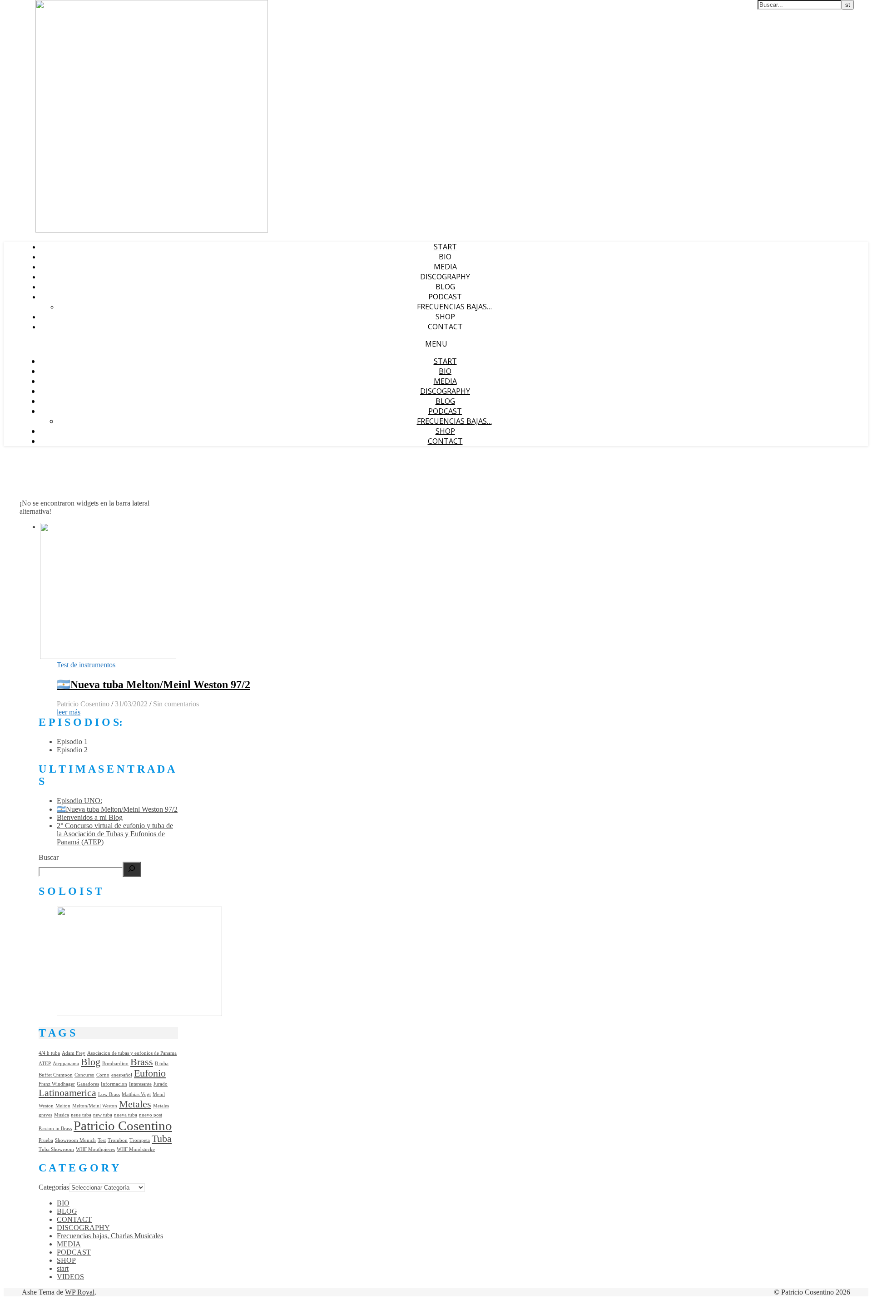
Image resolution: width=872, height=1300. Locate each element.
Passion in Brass (55, 1128)
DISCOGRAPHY (445, 277)
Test (102, 1140)
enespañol (121, 1074)
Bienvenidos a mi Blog (90, 817)
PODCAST (445, 297)
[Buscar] (132, 869)
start (63, 1268)
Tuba (162, 1138)
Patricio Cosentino (83, 704)
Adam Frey (73, 1053)
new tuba (102, 1114)
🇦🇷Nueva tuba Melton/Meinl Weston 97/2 (153, 684)
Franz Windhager (57, 1084)
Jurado (161, 1084)
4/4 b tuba (49, 1053)
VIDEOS (70, 1276)
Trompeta (139, 1140)
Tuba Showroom (56, 1149)
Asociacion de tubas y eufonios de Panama (132, 1053)
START (445, 247)
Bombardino (115, 1063)
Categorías (54, 1187)
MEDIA (445, 267)
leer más (68, 712)
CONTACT (445, 327)
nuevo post (150, 1114)
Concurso (84, 1074)
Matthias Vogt (136, 1094)
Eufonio (150, 1073)
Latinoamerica (67, 1092)
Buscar (49, 857)
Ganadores (88, 1084)
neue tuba (81, 1114)
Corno (102, 1074)
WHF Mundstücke (136, 1149)
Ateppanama (66, 1063)
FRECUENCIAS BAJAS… (454, 307)
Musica (61, 1114)
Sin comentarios (176, 704)
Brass (141, 1062)
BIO (445, 257)
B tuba (161, 1063)
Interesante (140, 1084)
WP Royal (79, 1292)
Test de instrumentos (86, 665)
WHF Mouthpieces (95, 1149)
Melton (62, 1105)
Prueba (46, 1140)
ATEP (45, 1063)
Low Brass (109, 1094)
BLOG (445, 287)
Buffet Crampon (56, 1074)
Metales (135, 1104)
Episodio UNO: (79, 800)
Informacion (114, 1084)
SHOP (445, 317)
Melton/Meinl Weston (94, 1105)
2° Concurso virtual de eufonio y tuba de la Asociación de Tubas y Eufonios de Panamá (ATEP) (115, 834)
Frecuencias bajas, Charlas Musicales (110, 1236)
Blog (90, 1062)
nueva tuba (125, 1114)
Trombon (118, 1140)
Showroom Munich (75, 1140)
